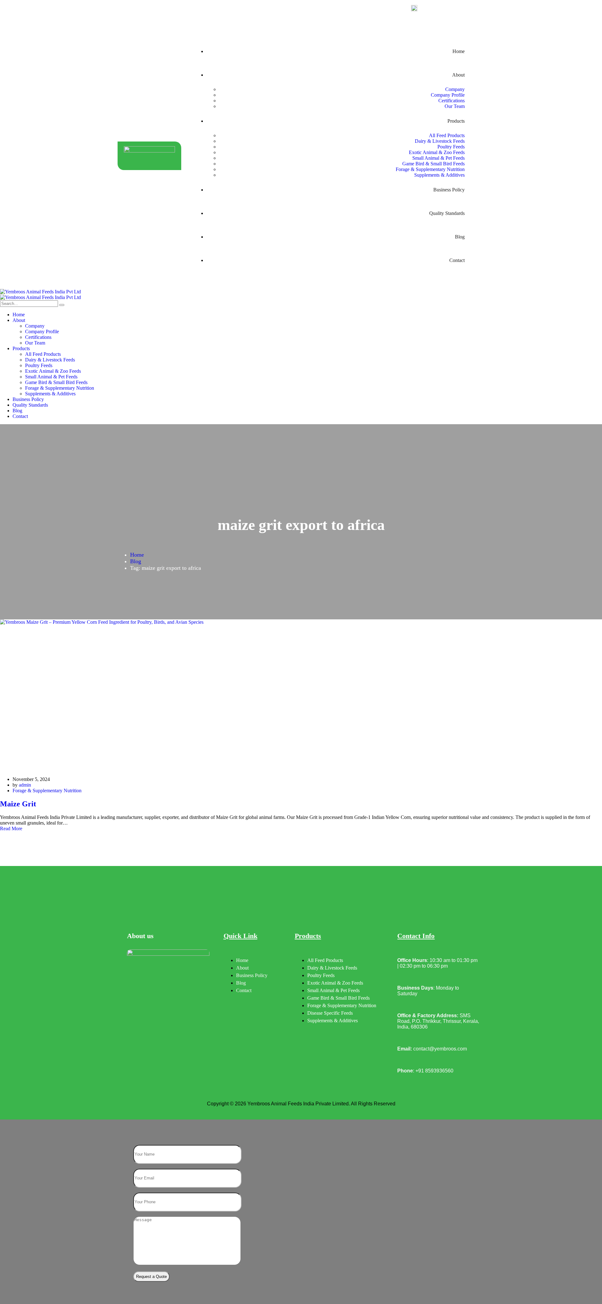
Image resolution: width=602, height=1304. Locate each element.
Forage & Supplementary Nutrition (47, 790)
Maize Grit (18, 804)
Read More (11, 828)
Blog (135, 561)
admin (25, 785)
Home (137, 555)
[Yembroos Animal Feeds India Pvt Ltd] (301, 292)
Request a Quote (151, 1276)
